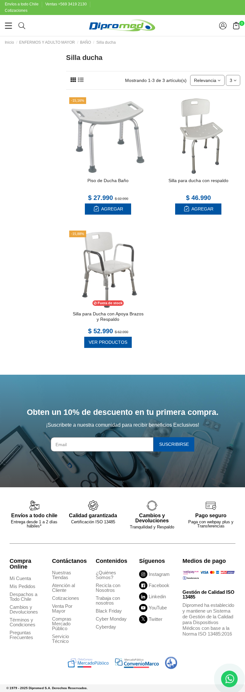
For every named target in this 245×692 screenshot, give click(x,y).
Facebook (159, 585)
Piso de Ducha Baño (108, 180)
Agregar (111, 208)
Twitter (155, 619)
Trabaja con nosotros (108, 600)
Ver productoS (108, 342)
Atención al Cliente (63, 588)
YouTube (158, 607)
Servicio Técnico (60, 639)
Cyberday (106, 626)
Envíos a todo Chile (22, 4)
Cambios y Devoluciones (24, 609)
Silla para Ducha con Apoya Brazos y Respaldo (108, 316)
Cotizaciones (16, 10)
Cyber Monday (111, 619)
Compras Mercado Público (61, 623)
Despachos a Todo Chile (23, 597)
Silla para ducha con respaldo (198, 180)
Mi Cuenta (20, 578)
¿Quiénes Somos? (106, 575)
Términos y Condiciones (22, 622)
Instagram (159, 574)
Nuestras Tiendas (61, 575)
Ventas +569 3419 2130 (66, 4)
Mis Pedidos (22, 586)
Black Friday (109, 611)
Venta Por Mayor (62, 608)
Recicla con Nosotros (108, 588)
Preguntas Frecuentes (21, 635)
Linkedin (157, 596)
